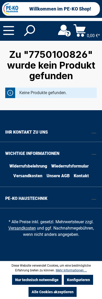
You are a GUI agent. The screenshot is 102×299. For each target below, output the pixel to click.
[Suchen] (29, 31)
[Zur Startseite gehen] (11, 9)
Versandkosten (27, 175)
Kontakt (81, 175)
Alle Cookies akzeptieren (52, 292)
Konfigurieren (78, 280)
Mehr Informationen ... (71, 270)
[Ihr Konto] (64, 31)
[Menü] (8, 30)
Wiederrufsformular (70, 166)
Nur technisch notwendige (37, 280)
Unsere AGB (58, 175)
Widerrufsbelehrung (28, 166)
